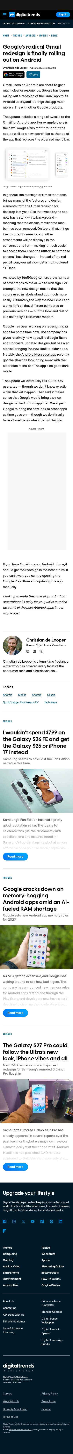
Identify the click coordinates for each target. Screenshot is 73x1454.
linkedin (34, 651)
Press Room (48, 1401)
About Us (8, 1301)
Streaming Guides (52, 1267)
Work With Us (11, 1401)
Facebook (4, 1221)
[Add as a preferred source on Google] (14, 74)
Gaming (8, 1260)
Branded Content (51, 1311)
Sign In (63, 15)
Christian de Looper (16, 68)
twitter (41, 651)
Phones (7, 1248)
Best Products (50, 1273)
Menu (4, 15)
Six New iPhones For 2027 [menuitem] (41, 23)
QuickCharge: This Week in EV (21, 702)
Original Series (50, 1285)
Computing (10, 1254)
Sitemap (46, 1409)
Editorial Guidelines (14, 1321)
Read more (15, 856)
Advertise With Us (13, 1314)
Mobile (22, 694)
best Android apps (40, 607)
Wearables (48, 1254)
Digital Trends (20, 19)
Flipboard (4, 1231)
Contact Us (9, 1307)
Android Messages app (38, 354)
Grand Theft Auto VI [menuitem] (14, 23)
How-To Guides (51, 1279)
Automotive (10, 1285)
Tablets (45, 1248)
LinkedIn (60, 1221)
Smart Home (11, 1273)
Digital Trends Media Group (20, 1429)
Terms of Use (10, 1416)
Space (45, 1260)
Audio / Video (11, 1267)
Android (7, 694)
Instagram (14, 1221)
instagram (27, 651)
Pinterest (51, 1221)
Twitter (23, 1221)
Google (51, 694)
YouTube (32, 1221)
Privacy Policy (49, 1393)
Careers (7, 1393)
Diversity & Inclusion (15, 1409)
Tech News (50, 702)
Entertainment (12, 1279)
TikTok (42, 1221)
